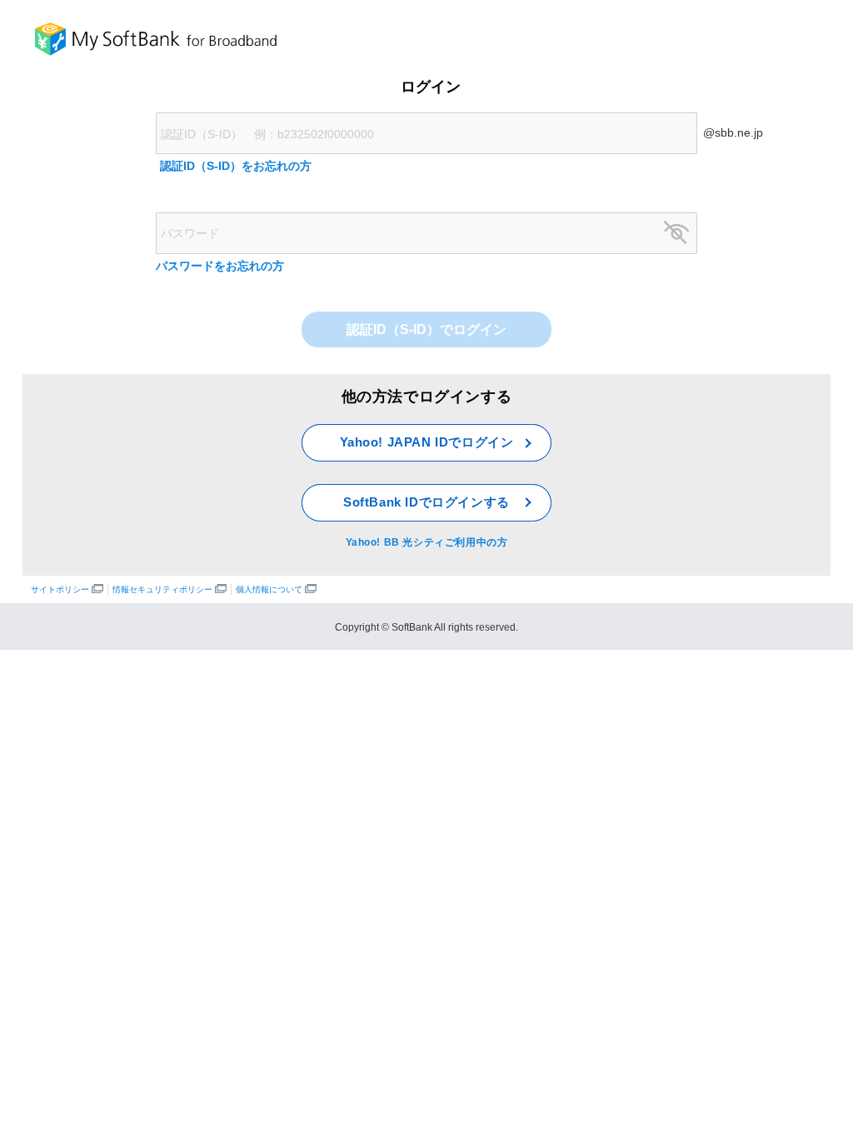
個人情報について (270, 589)
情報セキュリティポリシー (163, 589)
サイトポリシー (61, 589)
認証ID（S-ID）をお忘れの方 (236, 165)
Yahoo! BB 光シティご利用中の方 (427, 542)
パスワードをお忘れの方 (220, 265)
